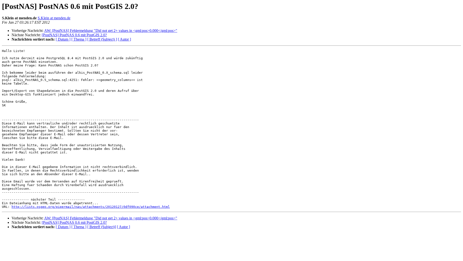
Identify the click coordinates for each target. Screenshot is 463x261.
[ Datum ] (63, 39)
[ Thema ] (78, 39)
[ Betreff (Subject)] (101, 227)
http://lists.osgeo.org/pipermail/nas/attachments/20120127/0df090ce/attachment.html (91, 207)
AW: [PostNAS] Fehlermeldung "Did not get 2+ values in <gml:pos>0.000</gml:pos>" (110, 31)
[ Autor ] (124, 39)
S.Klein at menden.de (54, 18)
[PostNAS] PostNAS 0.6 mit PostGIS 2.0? (74, 35)
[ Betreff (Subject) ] (102, 39)
